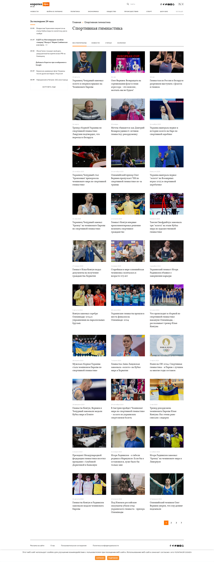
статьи (108, 43)
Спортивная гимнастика (97, 22)
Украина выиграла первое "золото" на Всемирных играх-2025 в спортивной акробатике (163, 180)
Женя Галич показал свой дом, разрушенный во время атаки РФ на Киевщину (50, 53)
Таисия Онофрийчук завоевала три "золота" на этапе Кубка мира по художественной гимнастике (166, 227)
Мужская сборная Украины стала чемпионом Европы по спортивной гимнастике (87, 367)
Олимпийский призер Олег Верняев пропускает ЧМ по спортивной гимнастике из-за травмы (126, 180)
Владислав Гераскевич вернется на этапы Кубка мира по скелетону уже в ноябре (51, 31)
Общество (111, 11)
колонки (121, 43)
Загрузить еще (49, 87)
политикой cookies (183, 552)
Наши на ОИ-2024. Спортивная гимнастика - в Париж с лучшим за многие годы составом (166, 367)
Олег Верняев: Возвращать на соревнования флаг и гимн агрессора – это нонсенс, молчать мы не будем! (126, 85)
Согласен (100, 558)
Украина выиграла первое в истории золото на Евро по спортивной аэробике (164, 131)
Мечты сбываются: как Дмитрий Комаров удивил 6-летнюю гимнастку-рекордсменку (127, 131)
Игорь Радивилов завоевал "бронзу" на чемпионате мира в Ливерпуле (166, 458)
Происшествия (131, 11)
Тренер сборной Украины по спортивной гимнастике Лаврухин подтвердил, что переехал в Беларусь (87, 132)
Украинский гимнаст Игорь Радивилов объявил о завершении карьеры (164, 273)
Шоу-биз (164, 11)
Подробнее (113, 558)
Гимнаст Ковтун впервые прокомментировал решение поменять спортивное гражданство (126, 227)
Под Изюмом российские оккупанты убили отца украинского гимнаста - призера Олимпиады (128, 507)
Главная (76, 22)
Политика (75, 11)
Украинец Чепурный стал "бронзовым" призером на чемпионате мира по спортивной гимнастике (89, 180)
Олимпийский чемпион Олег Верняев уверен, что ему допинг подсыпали (166, 506)
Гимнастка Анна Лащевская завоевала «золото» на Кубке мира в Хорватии (126, 367)
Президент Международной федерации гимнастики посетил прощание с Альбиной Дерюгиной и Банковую (89, 460)
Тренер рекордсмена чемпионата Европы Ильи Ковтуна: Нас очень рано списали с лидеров (163, 413)
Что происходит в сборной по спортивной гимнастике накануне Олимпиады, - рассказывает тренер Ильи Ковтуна (165, 320)
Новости (34, 11)
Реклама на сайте (37, 545)
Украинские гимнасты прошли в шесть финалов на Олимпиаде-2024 (127, 317)
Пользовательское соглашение (74, 545)
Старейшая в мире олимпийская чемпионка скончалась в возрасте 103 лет (127, 273)
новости (96, 43)
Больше (179, 11)
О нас (53, 545)
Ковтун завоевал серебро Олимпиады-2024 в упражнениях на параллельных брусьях (88, 318)
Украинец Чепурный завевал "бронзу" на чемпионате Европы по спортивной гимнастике (88, 225)
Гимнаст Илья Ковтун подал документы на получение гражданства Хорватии (86, 273)
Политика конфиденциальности (106, 545)
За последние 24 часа (42, 21)
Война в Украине (55, 11)
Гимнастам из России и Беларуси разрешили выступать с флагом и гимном (166, 84)
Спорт (149, 11)
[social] (161, 4)
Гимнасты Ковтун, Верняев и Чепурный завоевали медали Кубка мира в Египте (87, 411)
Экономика (93, 11)
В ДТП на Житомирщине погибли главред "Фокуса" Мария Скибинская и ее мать (51, 42)
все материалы (80, 43)
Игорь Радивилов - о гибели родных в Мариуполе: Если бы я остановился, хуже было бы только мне (127, 460)
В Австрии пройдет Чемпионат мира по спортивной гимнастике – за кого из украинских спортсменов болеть (128, 413)
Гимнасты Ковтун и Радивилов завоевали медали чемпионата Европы (88, 506)
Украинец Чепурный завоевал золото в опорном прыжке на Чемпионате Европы (87, 84)
